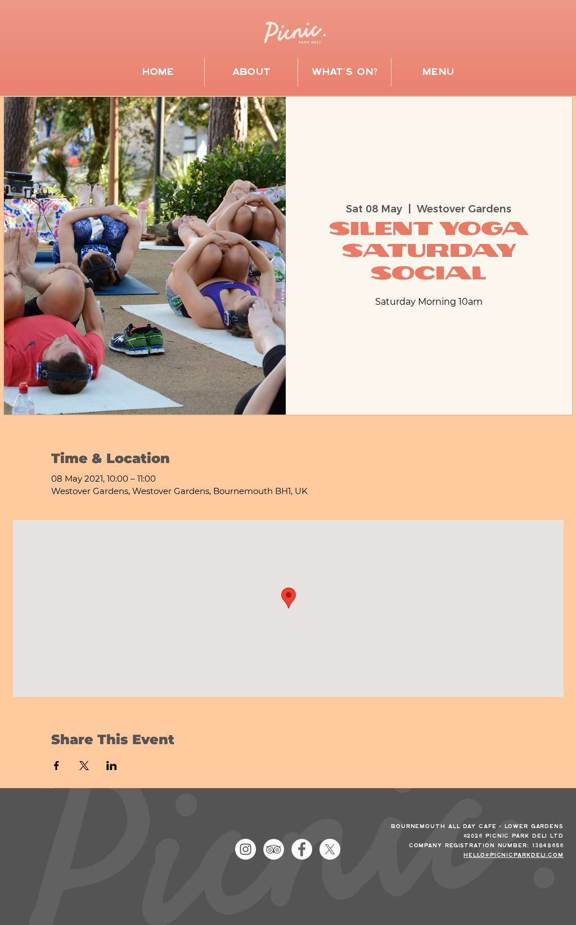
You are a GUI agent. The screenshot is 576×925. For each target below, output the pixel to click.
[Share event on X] (84, 765)
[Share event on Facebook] (56, 765)
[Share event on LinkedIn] (111, 765)
